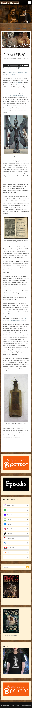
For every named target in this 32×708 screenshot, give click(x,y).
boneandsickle (11, 58)
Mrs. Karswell (22, 178)
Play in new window (13, 68)
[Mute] (22, 65)
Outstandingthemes (26, 705)
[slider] (26, 65)
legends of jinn (17, 82)
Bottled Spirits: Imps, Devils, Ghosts (16, 54)
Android (24, 72)
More (13, 74)
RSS (10, 74)
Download (21, 68)
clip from (15, 95)
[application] (16, 65)
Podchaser (6, 74)
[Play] (5, 65)
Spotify (20, 72)
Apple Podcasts (13, 72)
